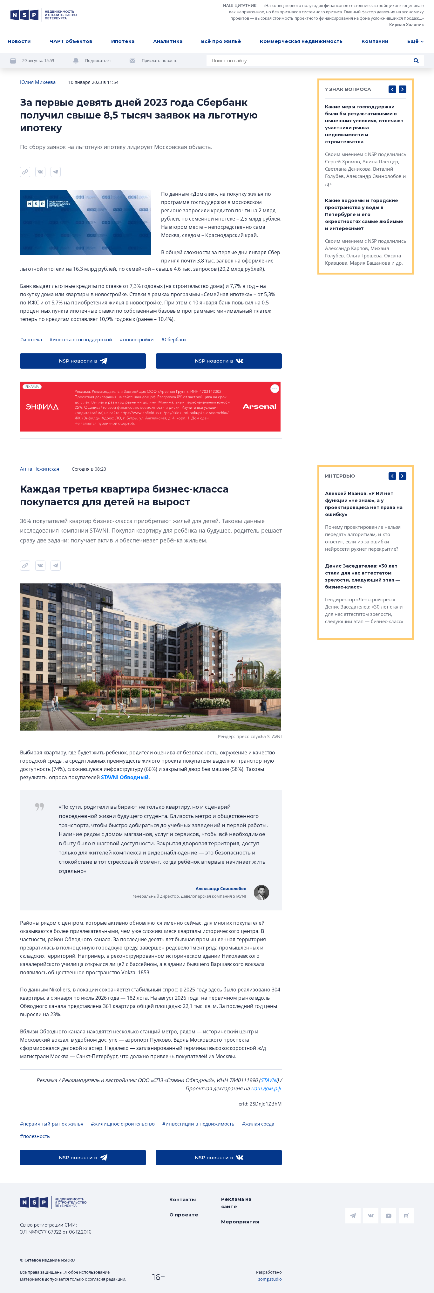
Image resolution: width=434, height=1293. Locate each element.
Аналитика (167, 41)
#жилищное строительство (123, 1123)
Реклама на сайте (236, 1202)
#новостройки (137, 339)
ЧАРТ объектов (71, 41)
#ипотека (31, 339)
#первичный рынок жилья (51, 1123)
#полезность (35, 1136)
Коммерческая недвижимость (301, 41)
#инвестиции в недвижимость (198, 1123)
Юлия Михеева (38, 82)
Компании (375, 41)
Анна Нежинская (39, 469)
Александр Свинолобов (221, 888)
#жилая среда (258, 1123)
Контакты (182, 1199)
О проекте (183, 1215)
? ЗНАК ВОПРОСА (348, 89)
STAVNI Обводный (125, 777)
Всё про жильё (221, 41)
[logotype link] (43, 15)
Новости (19, 41)
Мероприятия (240, 1222)
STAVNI (269, 1080)
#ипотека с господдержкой (81, 339)
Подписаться (98, 60)
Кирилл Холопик (406, 24)
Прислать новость (160, 60)
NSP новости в (78, 361)
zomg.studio (270, 1279)
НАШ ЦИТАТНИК (239, 5)
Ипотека (122, 41)
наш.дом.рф (266, 1088)
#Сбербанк (174, 339)
